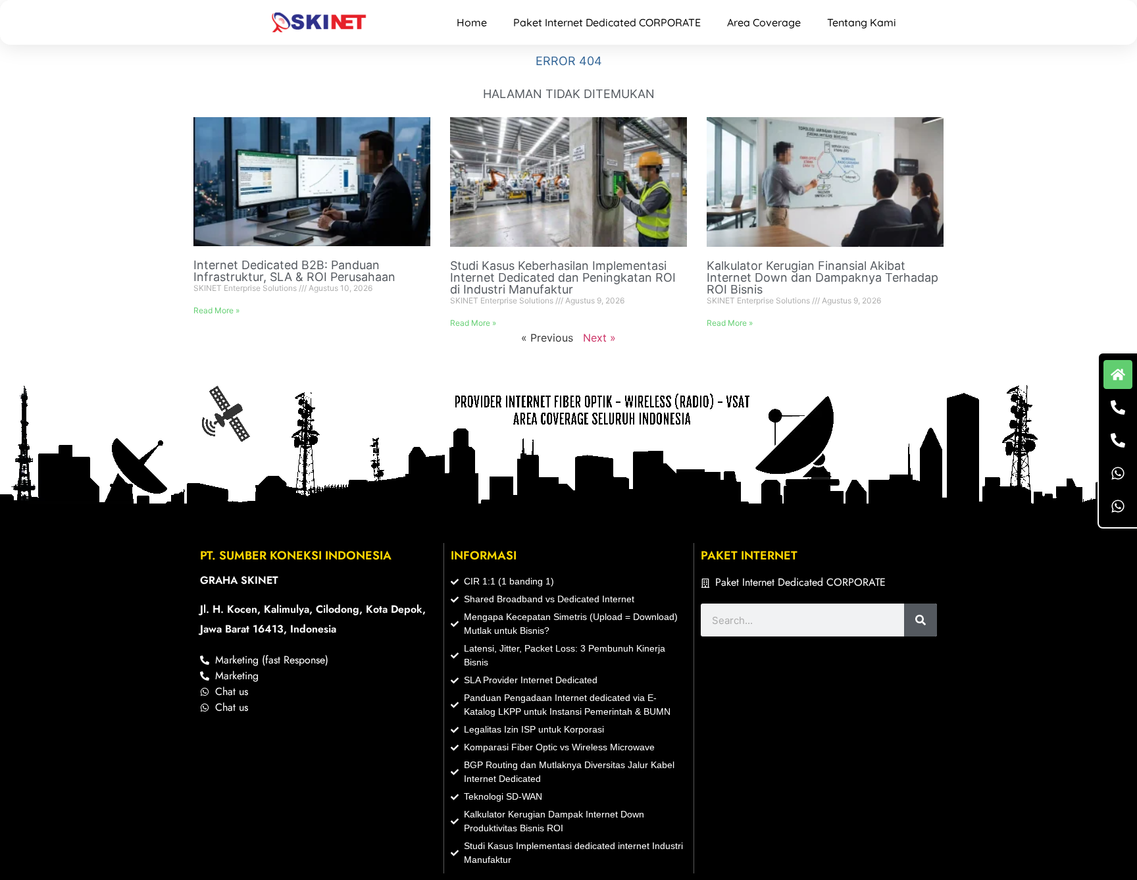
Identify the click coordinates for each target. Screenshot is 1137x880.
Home (472, 22)
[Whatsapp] (1117, 473)
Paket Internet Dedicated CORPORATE (607, 22)
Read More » (216, 310)
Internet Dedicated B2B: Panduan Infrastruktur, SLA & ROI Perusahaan (294, 271)
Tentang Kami (861, 22)
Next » (599, 337)
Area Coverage (764, 22)
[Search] (920, 620)
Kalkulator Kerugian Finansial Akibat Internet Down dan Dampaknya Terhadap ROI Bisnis (822, 277)
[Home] (1117, 374)
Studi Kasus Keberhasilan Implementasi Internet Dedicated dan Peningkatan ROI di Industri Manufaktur (563, 277)
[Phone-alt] (1117, 407)
